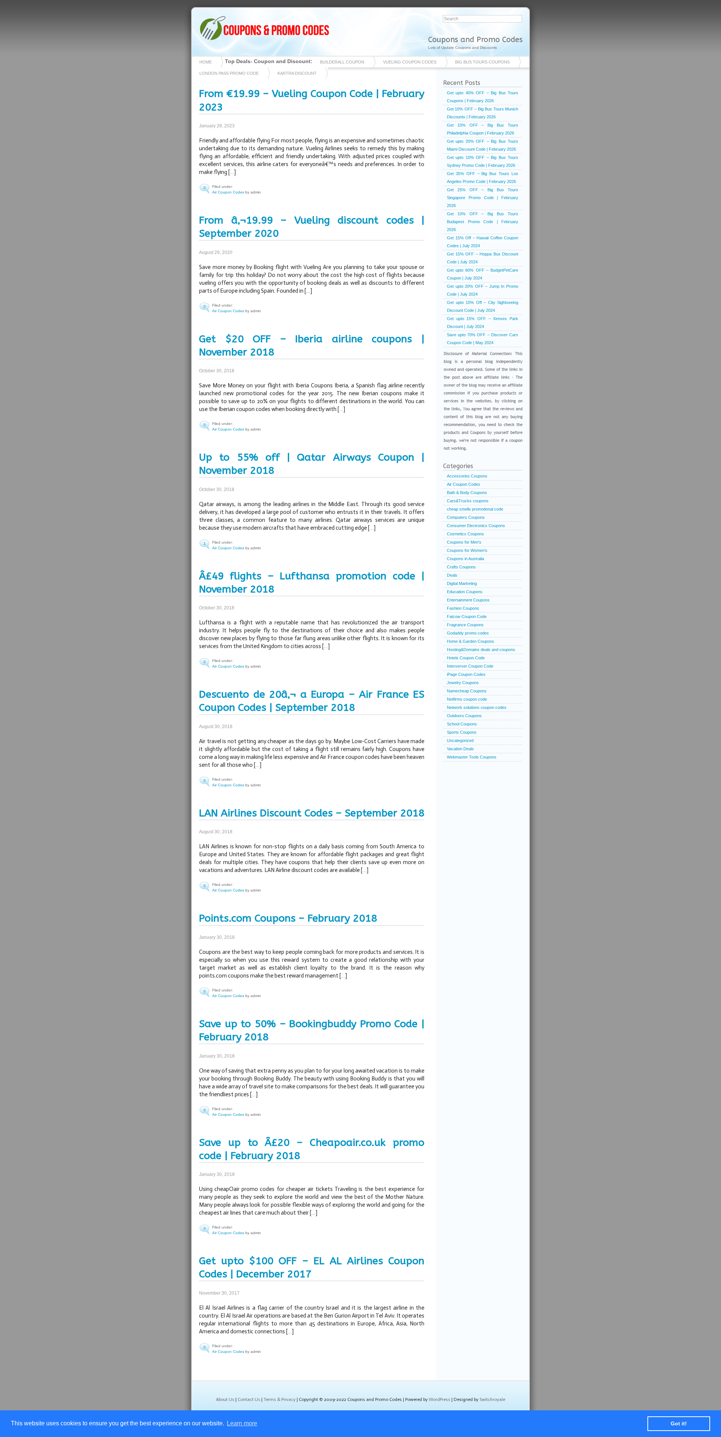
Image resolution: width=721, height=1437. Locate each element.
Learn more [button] (242, 1423)
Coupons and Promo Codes (475, 39)
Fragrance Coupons (465, 625)
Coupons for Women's (467, 550)
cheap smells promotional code (475, 509)
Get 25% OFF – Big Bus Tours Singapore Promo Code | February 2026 (482, 197)
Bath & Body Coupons (467, 492)
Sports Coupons (462, 732)
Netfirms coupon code (467, 699)
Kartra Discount (297, 73)
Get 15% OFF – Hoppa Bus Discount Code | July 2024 (482, 258)
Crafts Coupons (461, 567)
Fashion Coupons (463, 608)
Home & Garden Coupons (470, 641)
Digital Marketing (462, 583)
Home (205, 62)
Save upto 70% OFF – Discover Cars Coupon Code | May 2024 (482, 338)
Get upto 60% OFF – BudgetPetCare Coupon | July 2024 (482, 274)
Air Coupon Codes (228, 192)
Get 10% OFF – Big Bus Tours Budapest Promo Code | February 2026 (482, 222)
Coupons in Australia (465, 558)
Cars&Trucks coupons (468, 501)
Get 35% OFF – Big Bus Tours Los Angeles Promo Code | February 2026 (482, 177)
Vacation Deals (460, 748)
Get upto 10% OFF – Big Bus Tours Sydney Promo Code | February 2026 (482, 161)
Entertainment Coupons (468, 600)
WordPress (439, 1399)
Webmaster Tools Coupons (471, 757)
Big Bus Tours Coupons (482, 62)
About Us (225, 1399)
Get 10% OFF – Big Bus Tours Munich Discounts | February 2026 (482, 113)
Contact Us (249, 1399)
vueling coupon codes (409, 62)
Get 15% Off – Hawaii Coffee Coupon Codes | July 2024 (482, 242)
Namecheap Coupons (467, 691)
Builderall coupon (342, 62)
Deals (452, 575)
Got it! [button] (679, 1423)
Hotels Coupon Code (466, 658)
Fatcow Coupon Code (467, 616)
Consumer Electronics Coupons (476, 525)
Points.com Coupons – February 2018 (288, 918)
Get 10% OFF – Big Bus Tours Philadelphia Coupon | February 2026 (482, 129)
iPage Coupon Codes (466, 674)
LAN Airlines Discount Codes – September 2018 (311, 813)
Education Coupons (465, 591)
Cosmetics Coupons (465, 534)
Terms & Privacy (280, 1399)
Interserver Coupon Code (470, 666)
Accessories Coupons (467, 476)
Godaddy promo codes (468, 633)
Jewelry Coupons (463, 682)
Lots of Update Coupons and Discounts (462, 47)
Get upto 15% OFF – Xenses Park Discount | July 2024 (482, 322)
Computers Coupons (466, 517)
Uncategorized (460, 740)
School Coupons (462, 724)
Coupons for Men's (464, 542)
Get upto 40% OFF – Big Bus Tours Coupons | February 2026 (482, 97)
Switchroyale (492, 1399)
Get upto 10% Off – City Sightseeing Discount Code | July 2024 (482, 306)
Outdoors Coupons (464, 715)
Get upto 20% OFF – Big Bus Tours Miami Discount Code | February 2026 (482, 145)
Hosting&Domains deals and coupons (481, 649)
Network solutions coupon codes (477, 707)
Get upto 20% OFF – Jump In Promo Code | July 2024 (482, 290)
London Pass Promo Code (229, 73)
